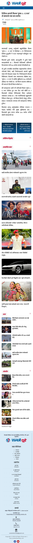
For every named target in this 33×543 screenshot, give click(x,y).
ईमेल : (16, 531)
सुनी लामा (16, 479)
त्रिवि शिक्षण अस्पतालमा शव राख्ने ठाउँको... (20, 319)
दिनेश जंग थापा (16, 492)
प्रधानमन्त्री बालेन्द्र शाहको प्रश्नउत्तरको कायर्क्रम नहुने (16, 197)
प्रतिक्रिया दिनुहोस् (8, 138)
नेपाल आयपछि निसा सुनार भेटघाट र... (21, 393)
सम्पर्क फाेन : (16, 525)
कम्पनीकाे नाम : (16, 513)
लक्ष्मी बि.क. (16, 488)
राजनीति (17, 452)
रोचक (17, 459)
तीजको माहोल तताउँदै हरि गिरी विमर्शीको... (20, 385)
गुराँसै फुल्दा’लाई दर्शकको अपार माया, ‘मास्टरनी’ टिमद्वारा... (15, 305)
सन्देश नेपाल (16, 502)
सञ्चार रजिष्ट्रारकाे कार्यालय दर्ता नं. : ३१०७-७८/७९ (16, 510)
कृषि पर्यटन (17, 455)
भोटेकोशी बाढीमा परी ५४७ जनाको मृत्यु (21, 336)
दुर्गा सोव (16, 465)
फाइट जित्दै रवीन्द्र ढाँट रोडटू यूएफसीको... (19, 328)
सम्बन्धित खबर (7, 147)
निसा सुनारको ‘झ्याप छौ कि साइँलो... (21, 410)
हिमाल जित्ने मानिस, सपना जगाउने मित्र (20, 376)
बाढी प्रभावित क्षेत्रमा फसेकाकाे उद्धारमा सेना (14, 172)
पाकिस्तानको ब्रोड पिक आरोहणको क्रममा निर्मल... (20, 402)
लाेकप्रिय (5, 371)
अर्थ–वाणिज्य (17, 454)
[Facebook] (15, 541)
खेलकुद (17, 457)
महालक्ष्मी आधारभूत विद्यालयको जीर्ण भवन (21, 362)
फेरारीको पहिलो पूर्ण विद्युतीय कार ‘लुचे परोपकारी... (16, 278)
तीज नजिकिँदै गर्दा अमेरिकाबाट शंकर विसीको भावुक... (14, 254)
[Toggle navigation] (4, 8)
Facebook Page (7, 426)
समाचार (17, 450)
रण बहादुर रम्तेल (16, 497)
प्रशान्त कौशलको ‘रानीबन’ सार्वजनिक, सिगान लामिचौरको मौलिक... (14, 224)
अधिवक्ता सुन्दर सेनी (16, 483)
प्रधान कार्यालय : (16, 519)
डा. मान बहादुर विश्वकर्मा (16, 474)
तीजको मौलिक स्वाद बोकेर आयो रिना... (20, 419)
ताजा (4, 314)
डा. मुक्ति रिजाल (16, 470)
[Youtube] (18, 541)
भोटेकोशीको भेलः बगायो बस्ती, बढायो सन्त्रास (21, 345)
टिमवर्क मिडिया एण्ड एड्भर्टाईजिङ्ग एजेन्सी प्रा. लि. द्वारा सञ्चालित (16, 436)
